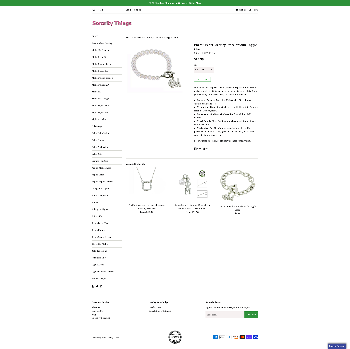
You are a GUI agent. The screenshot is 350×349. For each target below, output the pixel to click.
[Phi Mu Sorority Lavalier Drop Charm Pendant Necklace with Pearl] (192, 184)
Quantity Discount (101, 317)
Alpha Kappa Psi (100, 70)
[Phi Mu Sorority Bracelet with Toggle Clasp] (237, 185)
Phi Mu (95, 202)
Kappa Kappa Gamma (102, 181)
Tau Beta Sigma (99, 278)
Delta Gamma (98, 140)
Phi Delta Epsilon (100, 195)
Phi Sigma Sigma (100, 209)
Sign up (137, 9)
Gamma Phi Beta (100, 160)
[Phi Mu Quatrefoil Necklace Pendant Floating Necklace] (146, 184)
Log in (128, 9)
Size (196, 65)
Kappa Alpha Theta (101, 167)
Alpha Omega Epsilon (102, 77)
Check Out (253, 9)
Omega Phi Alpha (100, 188)
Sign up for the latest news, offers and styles (227, 307)
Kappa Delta (98, 174)
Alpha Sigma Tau (100, 112)
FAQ (94, 314)
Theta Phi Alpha (100, 243)
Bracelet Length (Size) (160, 310)
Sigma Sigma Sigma (101, 237)
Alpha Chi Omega (100, 50)
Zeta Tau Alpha (99, 250)
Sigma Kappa (98, 230)
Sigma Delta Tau (100, 223)
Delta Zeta (97, 153)
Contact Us (97, 310)
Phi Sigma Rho (99, 257)
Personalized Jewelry (102, 43)
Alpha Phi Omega (100, 98)
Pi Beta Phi (97, 216)
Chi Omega (97, 126)
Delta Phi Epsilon (100, 147)
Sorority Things (113, 338)
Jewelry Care (155, 307)
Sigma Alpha (98, 264)
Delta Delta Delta (100, 133)
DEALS (95, 36)
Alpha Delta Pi (99, 57)
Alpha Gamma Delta (101, 64)
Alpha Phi (96, 91)
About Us (96, 307)
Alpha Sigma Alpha (101, 105)
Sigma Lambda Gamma (103, 271)
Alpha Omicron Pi (100, 84)
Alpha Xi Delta (99, 119)
